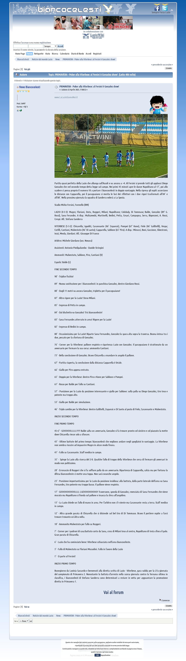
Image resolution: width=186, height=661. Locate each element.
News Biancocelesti (29, 87)
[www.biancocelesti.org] (20, 110)
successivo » (168, 64)
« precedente (156, 64)
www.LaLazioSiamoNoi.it (66, 97)
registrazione (45, 42)
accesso (25, 42)
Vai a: (16, 621)
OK (97, 655)
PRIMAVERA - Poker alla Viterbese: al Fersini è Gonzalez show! (89, 86)
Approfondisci (105, 655)
